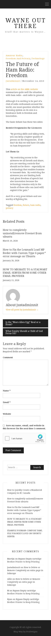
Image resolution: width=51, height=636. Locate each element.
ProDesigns (31, 631)
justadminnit (13, 81)
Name (6, 391)
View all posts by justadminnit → (22, 310)
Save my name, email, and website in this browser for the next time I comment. (24, 427)
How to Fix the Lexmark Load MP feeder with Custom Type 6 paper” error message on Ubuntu (24, 253)
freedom (17, 205)
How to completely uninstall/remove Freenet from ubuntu (22, 233)
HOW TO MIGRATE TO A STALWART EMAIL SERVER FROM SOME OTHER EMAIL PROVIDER (25, 273)
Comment (8, 357)
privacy (9, 208)
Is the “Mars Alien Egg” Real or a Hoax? (23, 323)
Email (6, 402)
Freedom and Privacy (18, 58)
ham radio (35, 205)
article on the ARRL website (24, 89)
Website (7, 414)
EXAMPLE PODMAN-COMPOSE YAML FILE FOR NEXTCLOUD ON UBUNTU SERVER (24, 533)
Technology (38, 58)
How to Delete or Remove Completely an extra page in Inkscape (25, 570)
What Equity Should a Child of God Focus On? (24, 332)
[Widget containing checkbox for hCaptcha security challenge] (24, 438)
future (26, 205)
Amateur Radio (14, 55)
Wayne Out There (25, 23)
